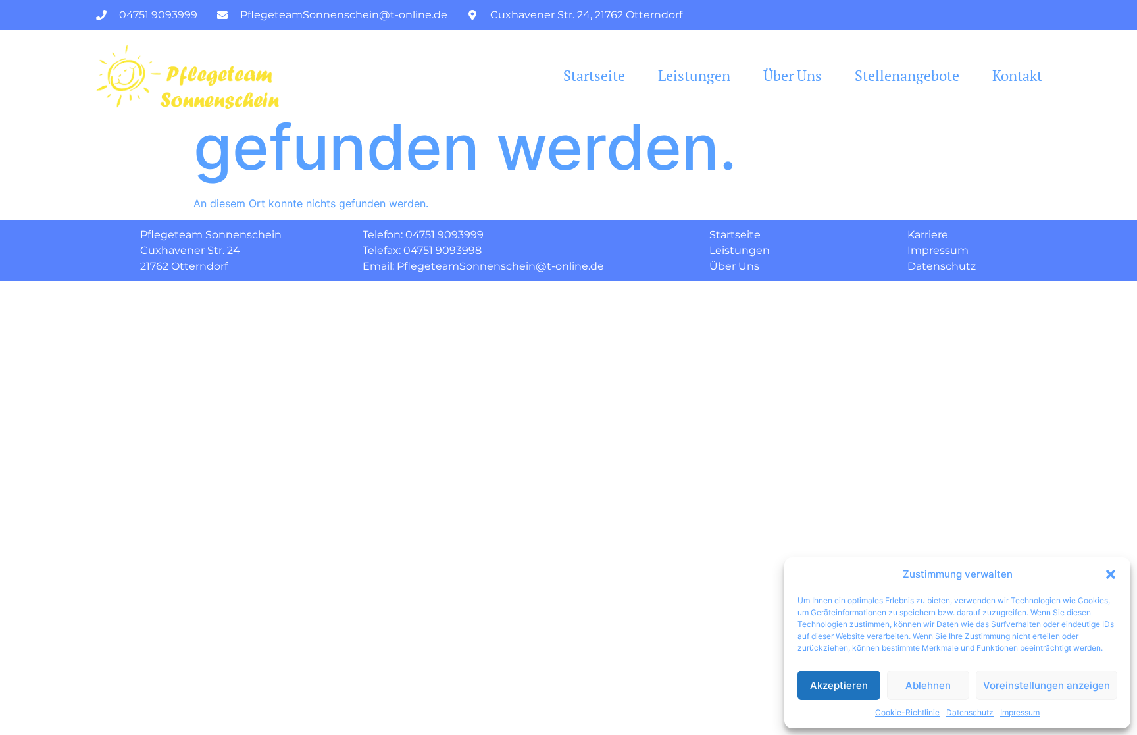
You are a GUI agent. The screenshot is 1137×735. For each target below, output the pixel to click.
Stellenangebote (907, 75)
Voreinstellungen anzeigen (1046, 685)
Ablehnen (928, 685)
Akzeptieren (839, 685)
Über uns (792, 75)
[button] (1110, 574)
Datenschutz (970, 712)
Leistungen (694, 75)
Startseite (594, 75)
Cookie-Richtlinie (907, 712)
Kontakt (1017, 75)
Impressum (1020, 712)
